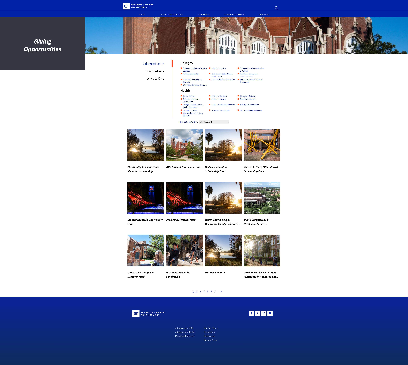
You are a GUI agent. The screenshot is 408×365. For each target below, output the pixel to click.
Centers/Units (155, 71)
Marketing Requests (184, 336)
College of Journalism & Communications (249, 75)
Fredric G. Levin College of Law (223, 79)
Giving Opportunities (171, 14)
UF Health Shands (190, 110)
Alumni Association (234, 14)
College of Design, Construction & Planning (252, 69)
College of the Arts (219, 68)
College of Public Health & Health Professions (193, 106)
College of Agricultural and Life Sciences (195, 69)
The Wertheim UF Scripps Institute (193, 114)
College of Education (191, 74)
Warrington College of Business (195, 85)
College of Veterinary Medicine (223, 105)
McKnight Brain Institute (249, 105)
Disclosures (209, 336)
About (142, 14)
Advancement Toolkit (185, 332)
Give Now (264, 14)
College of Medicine (247, 96)
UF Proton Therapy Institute (251, 110)
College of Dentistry (219, 96)
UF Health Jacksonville (221, 110)
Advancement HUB (184, 327)
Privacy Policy (210, 340)
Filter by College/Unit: (188, 122)
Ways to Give (155, 78)
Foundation (203, 14)
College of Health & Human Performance (222, 75)
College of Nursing (219, 99)
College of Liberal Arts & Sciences (192, 80)
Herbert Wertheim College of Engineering (251, 80)
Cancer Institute (189, 96)
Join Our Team (211, 327)
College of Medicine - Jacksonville (191, 100)
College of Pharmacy (248, 99)
